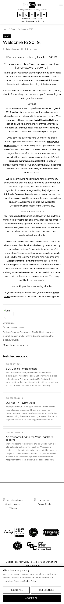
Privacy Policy (28, 562)
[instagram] (19, 14)
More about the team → (15, 345)
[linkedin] (37, 14)
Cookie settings (32, 566)
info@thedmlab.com (35, 21)
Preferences (46, 590)
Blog (13, 29)
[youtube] (44, 14)
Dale (8, 49)
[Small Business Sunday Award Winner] (16, 505)
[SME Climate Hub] (51, 532)
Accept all (32, 598)
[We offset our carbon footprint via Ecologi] (14, 532)
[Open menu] (61, 4)
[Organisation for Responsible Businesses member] (33, 532)
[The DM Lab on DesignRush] (47, 505)
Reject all (16, 590)
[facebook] (32, 14)
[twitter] (26, 14)
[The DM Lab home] (32, 5)
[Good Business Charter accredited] (39, 545)
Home (5, 29)
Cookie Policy (13, 562)
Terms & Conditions (47, 562)
